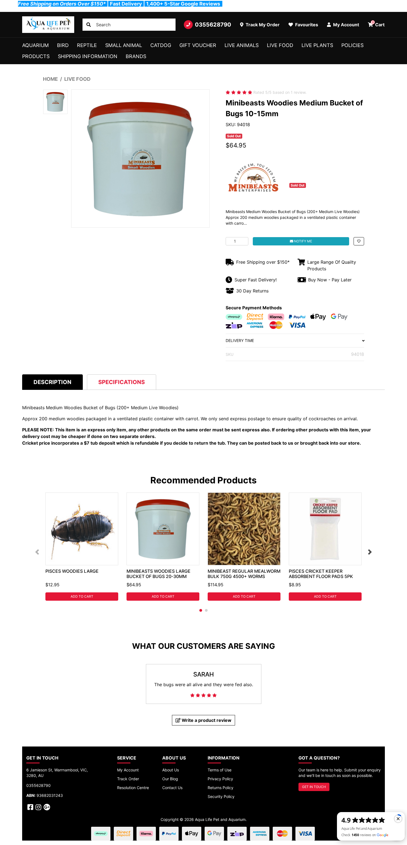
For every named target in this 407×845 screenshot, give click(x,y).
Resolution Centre (133, 787)
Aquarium (35, 45)
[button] (359, 241)
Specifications (121, 382)
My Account (128, 770)
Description (52, 382)
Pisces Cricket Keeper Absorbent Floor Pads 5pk (321, 573)
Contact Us (172, 787)
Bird (63, 45)
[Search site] (89, 25)
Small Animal (123, 45)
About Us (170, 770)
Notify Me (302, 241)
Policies (352, 45)
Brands (136, 56)
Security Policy (221, 796)
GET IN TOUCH (314, 787)
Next (369, 552)
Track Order (128, 778)
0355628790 (213, 24)
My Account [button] (345, 24)
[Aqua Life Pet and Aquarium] (48, 24)
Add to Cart (82, 596)
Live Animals (242, 45)
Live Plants (317, 45)
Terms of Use (219, 770)
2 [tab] (206, 610)
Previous (37, 552)
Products (36, 56)
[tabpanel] (81, 547)
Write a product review (206, 720)
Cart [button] (378, 23)
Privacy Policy (220, 778)
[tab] (52, 382)
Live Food (280, 45)
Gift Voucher (197, 45)
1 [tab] (200, 610)
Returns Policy (220, 787)
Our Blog (170, 778)
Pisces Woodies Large (72, 571)
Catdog (160, 45)
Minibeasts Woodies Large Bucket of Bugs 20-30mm (158, 573)
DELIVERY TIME (240, 340)
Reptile (87, 45)
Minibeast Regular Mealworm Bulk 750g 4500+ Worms (244, 573)
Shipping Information (87, 56)
